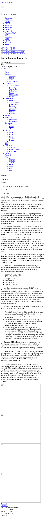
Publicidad (8, 37)
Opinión (7, 41)
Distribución (9, 20)
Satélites (7, 29)
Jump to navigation (7, 2)
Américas (12, 76)
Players (11, 168)
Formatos (12, 87)
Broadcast (8, 25)
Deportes (12, 113)
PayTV (7, 24)
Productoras (13, 121)
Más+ (7, 157)
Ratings (11, 96)
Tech (6, 144)
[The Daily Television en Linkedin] (13, 53)
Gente (7, 39)
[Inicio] (3, 68)
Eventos (12, 100)
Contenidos (9, 18)
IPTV (11, 136)
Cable (11, 132)
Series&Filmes (14, 85)
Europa (11, 78)
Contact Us (4, 506)
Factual (11, 93)
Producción (9, 31)
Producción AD (14, 149)
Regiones (8, 74)
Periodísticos (13, 95)
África (11, 79)
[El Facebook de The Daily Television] (13, 50)
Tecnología (8, 27)
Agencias (12, 147)
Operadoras (13, 125)
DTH (11, 134)
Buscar (3, 64)
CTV (6, 35)
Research (8, 42)
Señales (7, 22)
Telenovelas (13, 89)
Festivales (12, 151)
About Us (4, 504)
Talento (7, 44)
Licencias (12, 110)
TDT (11, 129)
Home (7, 72)
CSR (10, 170)
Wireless (12, 138)
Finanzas (12, 159)
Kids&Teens (13, 91)
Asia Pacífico (13, 81)
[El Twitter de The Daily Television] (12, 52)
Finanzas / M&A (10, 33)
